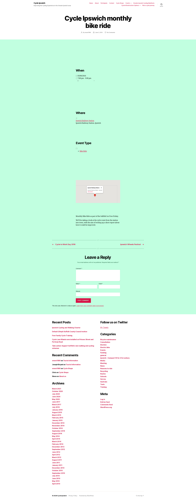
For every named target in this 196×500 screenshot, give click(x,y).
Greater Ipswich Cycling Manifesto (143, 3)
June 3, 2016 (99, 32)
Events (128, 3)
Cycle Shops (120, 3)
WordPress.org (106, 407)
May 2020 (56, 399)
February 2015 (57, 418)
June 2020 (56, 397)
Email (101, 283)
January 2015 (57, 420)
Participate (104, 3)
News (91, 3)
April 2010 (56, 484)
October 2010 (57, 470)
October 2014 (57, 428)
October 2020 (57, 391)
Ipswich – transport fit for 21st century (115, 358)
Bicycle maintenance (108, 339)
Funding (103, 353)
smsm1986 (88, 32)
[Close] (101, 188)
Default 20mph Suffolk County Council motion (69, 332)
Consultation (105, 342)
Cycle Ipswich (39, 3)
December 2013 (58, 447)
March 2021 (56, 389)
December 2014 (58, 423)
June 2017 (56, 402)
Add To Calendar (86, 80)
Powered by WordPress (86, 495)
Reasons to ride (106, 368)
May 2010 (56, 481)
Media (102, 361)
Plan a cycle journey (148, 5)
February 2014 (57, 444)
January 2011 (57, 465)
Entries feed (105, 402)
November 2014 (58, 426)
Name (78, 283)
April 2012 (56, 455)
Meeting (103, 363)
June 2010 (56, 478)
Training (103, 387)
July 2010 (56, 476)
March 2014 (56, 441)
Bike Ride (83, 151)
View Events (90, 191)
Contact (111, 3)
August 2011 (57, 460)
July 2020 (56, 394)
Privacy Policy (73, 495)
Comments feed (106, 405)
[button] (95, 195)
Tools (102, 384)
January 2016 (57, 410)
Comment (79, 268)
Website (78, 291)
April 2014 (56, 439)
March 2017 (56, 405)
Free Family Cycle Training (62, 336)
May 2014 (56, 436)
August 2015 (57, 412)
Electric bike (105, 347)
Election (103, 345)
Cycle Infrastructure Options (130, 5)
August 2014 (57, 434)
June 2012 (56, 452)
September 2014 (58, 431)
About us (62, 376)
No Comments (111, 32)
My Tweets (104, 327)
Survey (103, 379)
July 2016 (56, 407)
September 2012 (58, 449)
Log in (102, 399)
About (97, 3)
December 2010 (58, 468)
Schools (103, 376)
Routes (103, 374)
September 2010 (58, 473)
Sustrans (103, 382)
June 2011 (56, 463)
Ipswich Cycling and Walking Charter (66, 328)
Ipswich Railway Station (85, 121)
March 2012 (56, 457)
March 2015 (56, 415)
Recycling (104, 371)
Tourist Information (70, 361)
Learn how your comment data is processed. (90, 306)
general (103, 355)
